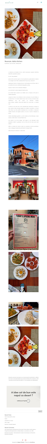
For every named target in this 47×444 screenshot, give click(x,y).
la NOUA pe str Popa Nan (22, 400)
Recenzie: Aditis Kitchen (13, 61)
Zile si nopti (7, 422)
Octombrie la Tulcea (9, 420)
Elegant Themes (21, 442)
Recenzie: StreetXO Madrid (10, 424)
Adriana (7, 63)
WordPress (32, 442)
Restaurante (18, 63)
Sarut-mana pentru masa (10, 416)
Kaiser (6, 418)
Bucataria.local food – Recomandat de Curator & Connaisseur (17, 432)
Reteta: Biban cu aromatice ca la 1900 (25, 430)
